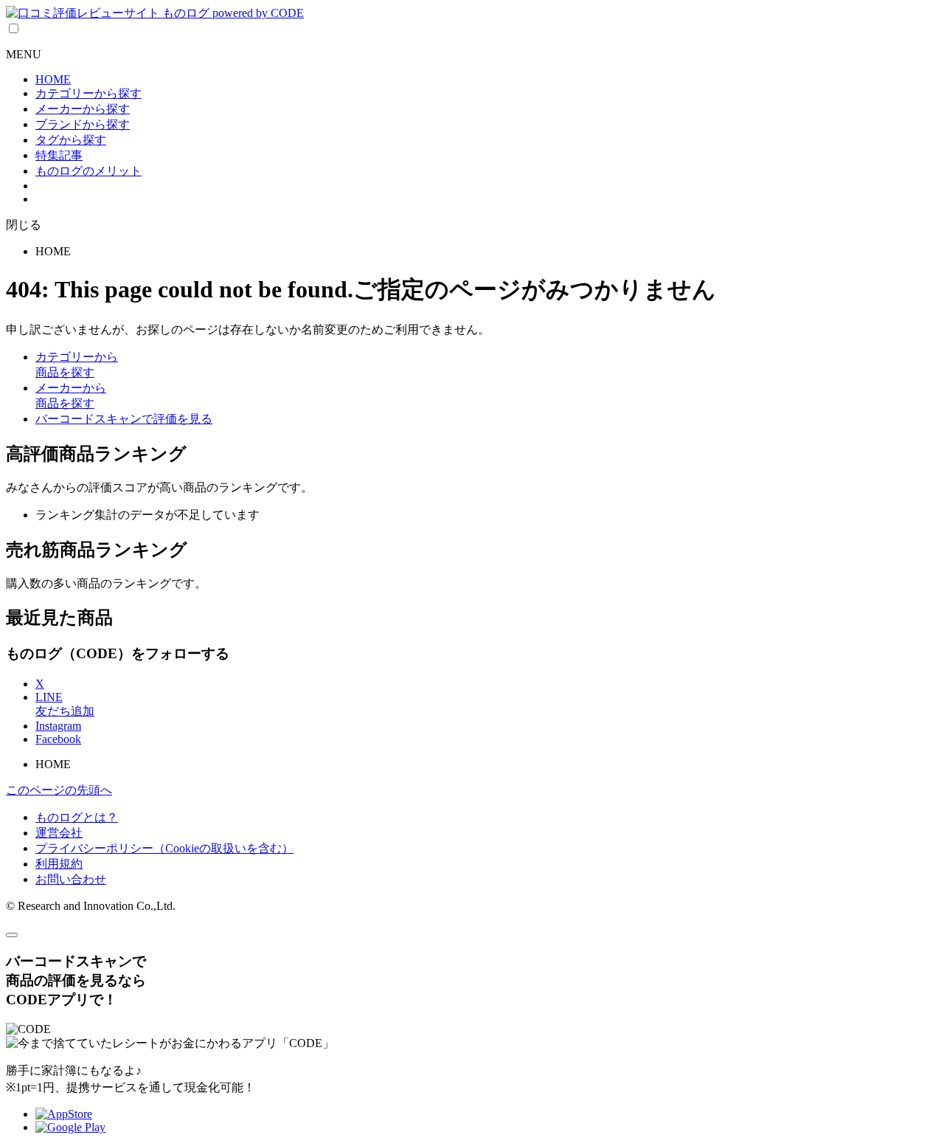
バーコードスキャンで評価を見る (123, 419)
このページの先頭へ (59, 790)
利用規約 (59, 863)
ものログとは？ (76, 817)
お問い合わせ (70, 879)
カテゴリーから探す (88, 93)
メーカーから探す (82, 109)
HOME (53, 79)
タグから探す (70, 140)
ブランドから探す (82, 124)
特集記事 (59, 155)
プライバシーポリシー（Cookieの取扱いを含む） (164, 848)
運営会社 (59, 832)
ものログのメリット (88, 171)
